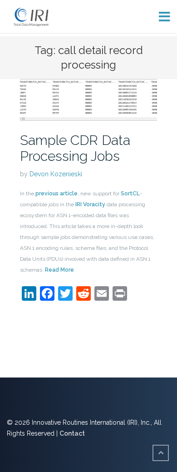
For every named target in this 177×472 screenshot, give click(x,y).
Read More (59, 270)
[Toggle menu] (161, 17)
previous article (56, 193)
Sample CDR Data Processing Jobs (75, 148)
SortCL (130, 193)
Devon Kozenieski (56, 174)
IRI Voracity (90, 204)
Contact (72, 433)
